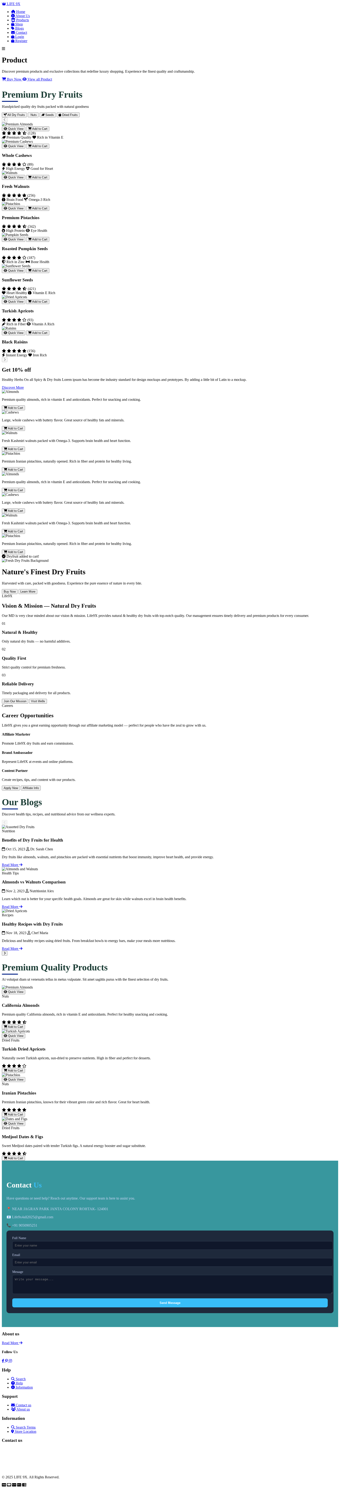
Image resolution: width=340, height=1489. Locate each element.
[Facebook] (3, 1361)
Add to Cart (39, 129)
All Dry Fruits (16, 115)
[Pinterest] (7, 1361)
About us (23, 1409)
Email (16, 1255)
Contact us (23, 1405)
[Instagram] (10, 1361)
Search (20, 1379)
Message (17, 1272)
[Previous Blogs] (4, 822)
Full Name (19, 1238)
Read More (10, 865)
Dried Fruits (69, 115)
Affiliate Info (31, 788)
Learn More (27, 591)
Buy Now (14, 79)
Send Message (170, 1303)
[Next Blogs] (4, 953)
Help (19, 1383)
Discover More (13, 387)
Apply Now (11, 788)
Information (24, 1387)
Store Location (25, 1431)
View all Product (39, 79)
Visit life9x (38, 701)
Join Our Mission (15, 701)
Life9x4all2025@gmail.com (22, 1468)
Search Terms (25, 1427)
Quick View (15, 129)
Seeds (49, 115)
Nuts (33, 115)
